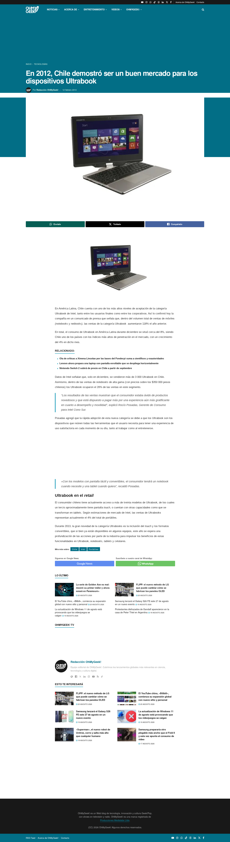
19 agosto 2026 (144, 635)
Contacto (200, 2)
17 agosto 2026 (147, 766)
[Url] (72, 578)
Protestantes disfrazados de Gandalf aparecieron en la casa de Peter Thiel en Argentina (142, 642)
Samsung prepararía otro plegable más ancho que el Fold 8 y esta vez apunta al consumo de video (156, 756)
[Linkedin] (84, 578)
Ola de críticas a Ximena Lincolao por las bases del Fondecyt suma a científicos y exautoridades (111, 358)
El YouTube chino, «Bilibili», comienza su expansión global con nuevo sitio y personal (80, 634)
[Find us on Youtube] (142, 2)
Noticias (52, 9)
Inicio (29, 64)
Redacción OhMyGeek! (47, 89)
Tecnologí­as (40, 64)
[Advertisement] (115, 38)
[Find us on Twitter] (167, 2)
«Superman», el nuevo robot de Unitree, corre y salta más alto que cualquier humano (93, 755)
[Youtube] (93, 578)
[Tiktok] (102, 578)
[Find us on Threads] (159, 2)
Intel (83, 549)
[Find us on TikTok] (155, 2)
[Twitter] (80, 578)
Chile (74, 549)
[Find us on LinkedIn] (163, 2)
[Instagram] (89, 578)
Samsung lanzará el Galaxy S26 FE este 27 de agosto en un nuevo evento (142, 634)
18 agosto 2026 (157, 643)
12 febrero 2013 (69, 89)
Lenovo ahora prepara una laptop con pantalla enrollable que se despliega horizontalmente (108, 363)
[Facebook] (76, 578)
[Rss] (98, 578)
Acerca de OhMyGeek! (185, 2)
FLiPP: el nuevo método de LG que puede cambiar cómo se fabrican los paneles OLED (152, 619)
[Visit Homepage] (32, 9)
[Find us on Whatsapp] (150, 2)
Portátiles (93, 549)
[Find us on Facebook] (170, 2)
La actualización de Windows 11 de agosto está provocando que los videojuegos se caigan (78, 643)
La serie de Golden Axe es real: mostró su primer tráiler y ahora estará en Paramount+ (93, 619)
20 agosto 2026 (84, 626)
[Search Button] (203, 9)
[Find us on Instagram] (146, 2)
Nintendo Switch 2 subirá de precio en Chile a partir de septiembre (95, 368)
